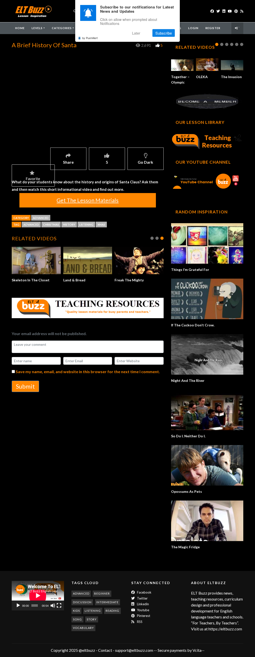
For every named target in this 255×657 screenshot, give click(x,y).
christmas (51, 224)
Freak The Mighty (129, 280)
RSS (139, 622)
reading (112, 610)
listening (86, 224)
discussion (82, 602)
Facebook (143, 592)
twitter (142, 598)
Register (212, 28)
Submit (25, 386)
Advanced (41, 217)
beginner (102, 593)
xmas (101, 224)
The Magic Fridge (185, 547)
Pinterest (143, 616)
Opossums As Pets (186, 491)
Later (136, 33)
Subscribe (163, 33)
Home (20, 28)
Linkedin (142, 604)
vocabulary (83, 627)
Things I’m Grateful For (190, 269)
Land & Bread (74, 280)
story (92, 619)
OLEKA (202, 77)
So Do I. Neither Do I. (188, 436)
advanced (31, 224)
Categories (62, 28)
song (77, 619)
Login (193, 28)
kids (76, 610)
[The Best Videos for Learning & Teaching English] (33, 11)
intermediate (107, 602)
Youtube (142, 610)
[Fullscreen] (59, 605)
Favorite (33, 178)
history (69, 224)
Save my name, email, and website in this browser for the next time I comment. (88, 371)
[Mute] (52, 605)
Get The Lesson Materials (88, 200)
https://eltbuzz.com (225, 628)
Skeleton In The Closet (31, 280)
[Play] (18, 605)
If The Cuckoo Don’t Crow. (192, 325)
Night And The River (187, 380)
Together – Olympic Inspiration (180, 82)
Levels (37, 28)
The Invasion (231, 77)
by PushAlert (90, 38)
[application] (38, 595)
